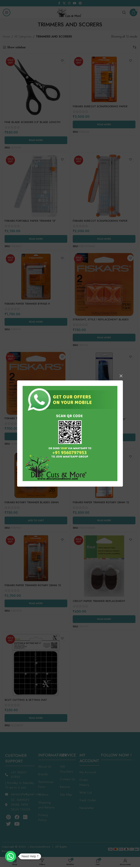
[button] (10, 856)
